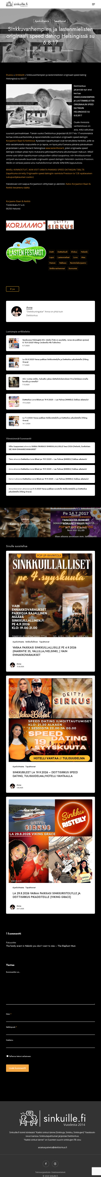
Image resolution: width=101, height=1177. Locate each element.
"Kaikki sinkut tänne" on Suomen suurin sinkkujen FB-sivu (52, 1139)
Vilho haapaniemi (16, 446)
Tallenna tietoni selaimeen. (20, 1056)
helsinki (84, 252)
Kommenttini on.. (13, 972)
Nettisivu (9, 1040)
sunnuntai (73, 268)
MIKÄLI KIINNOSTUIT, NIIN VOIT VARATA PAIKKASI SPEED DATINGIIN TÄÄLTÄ (45, 169)
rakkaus (62, 263)
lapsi (51, 257)
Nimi (8, 1014)
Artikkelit (19, 74)
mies (83, 257)
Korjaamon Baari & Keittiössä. (20, 140)
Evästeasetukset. (58, 1172)
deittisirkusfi (62, 252)
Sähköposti (11, 1027)
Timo (11, 459)
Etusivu (9, 74)
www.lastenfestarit (55, 148)
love (75, 257)
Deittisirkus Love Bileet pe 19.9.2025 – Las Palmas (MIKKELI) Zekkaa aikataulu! (54, 459)
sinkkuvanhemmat (57, 268)
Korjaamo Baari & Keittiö (18, 201)
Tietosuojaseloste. (43, 1172)
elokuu (74, 252)
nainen (52, 263)
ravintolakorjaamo (78, 263)
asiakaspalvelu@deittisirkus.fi (52, 1147)
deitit (51, 252)
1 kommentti (67, 50)
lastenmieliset (63, 257)
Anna (38, 50)
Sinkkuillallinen (31, 641)
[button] (93, 4)
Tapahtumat (60, 21)
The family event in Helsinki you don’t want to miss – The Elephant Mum (40, 945)
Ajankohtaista (42, 21)
